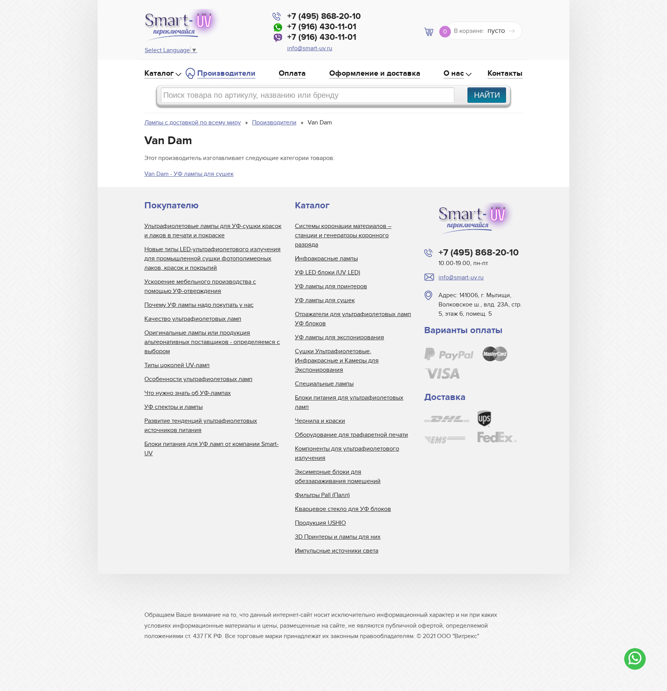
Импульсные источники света (336, 551)
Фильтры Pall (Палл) (322, 495)
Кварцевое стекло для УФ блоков (343, 509)
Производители (226, 73)
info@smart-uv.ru (309, 48)
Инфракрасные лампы (326, 258)
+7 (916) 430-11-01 (321, 27)
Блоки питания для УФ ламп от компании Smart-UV (211, 448)
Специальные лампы (324, 384)
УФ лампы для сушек (325, 300)
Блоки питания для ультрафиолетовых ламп (349, 402)
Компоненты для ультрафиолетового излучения (347, 453)
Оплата (292, 73)
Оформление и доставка (374, 73)
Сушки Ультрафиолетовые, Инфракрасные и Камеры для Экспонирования (337, 360)
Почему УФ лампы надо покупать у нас (199, 305)
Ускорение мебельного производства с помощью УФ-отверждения (200, 286)
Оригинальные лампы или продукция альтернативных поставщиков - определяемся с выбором (212, 342)
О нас (454, 73)
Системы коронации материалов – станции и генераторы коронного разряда (343, 235)
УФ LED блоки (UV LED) (327, 272)
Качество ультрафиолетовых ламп (192, 319)
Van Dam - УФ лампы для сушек (189, 174)
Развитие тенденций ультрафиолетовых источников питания (200, 425)
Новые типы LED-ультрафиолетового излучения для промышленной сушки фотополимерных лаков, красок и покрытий (212, 258)
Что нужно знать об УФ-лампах (187, 393)
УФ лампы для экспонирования (339, 337)
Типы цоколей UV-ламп (177, 365)
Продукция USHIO (320, 523)
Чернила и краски (320, 421)
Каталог (159, 73)
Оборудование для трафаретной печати (351, 435)
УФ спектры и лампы (173, 407)
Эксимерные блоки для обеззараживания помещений (338, 476)
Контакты (505, 73)
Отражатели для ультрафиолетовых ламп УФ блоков (353, 318)
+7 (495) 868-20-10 (324, 16)
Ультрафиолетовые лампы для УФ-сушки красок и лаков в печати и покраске (212, 230)
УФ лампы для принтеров (331, 286)
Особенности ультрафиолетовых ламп (198, 379)
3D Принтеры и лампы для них (338, 537)
